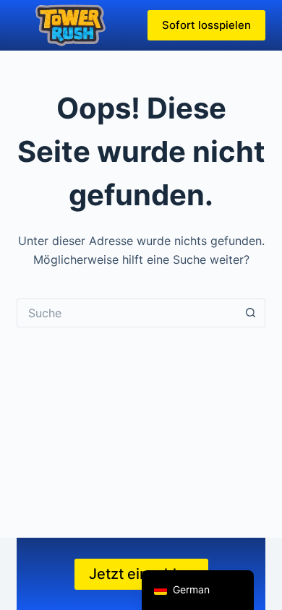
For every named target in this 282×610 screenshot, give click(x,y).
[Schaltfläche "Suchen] (250, 312)
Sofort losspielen (206, 25)
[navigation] (198, 590)
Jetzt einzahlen (141, 574)
